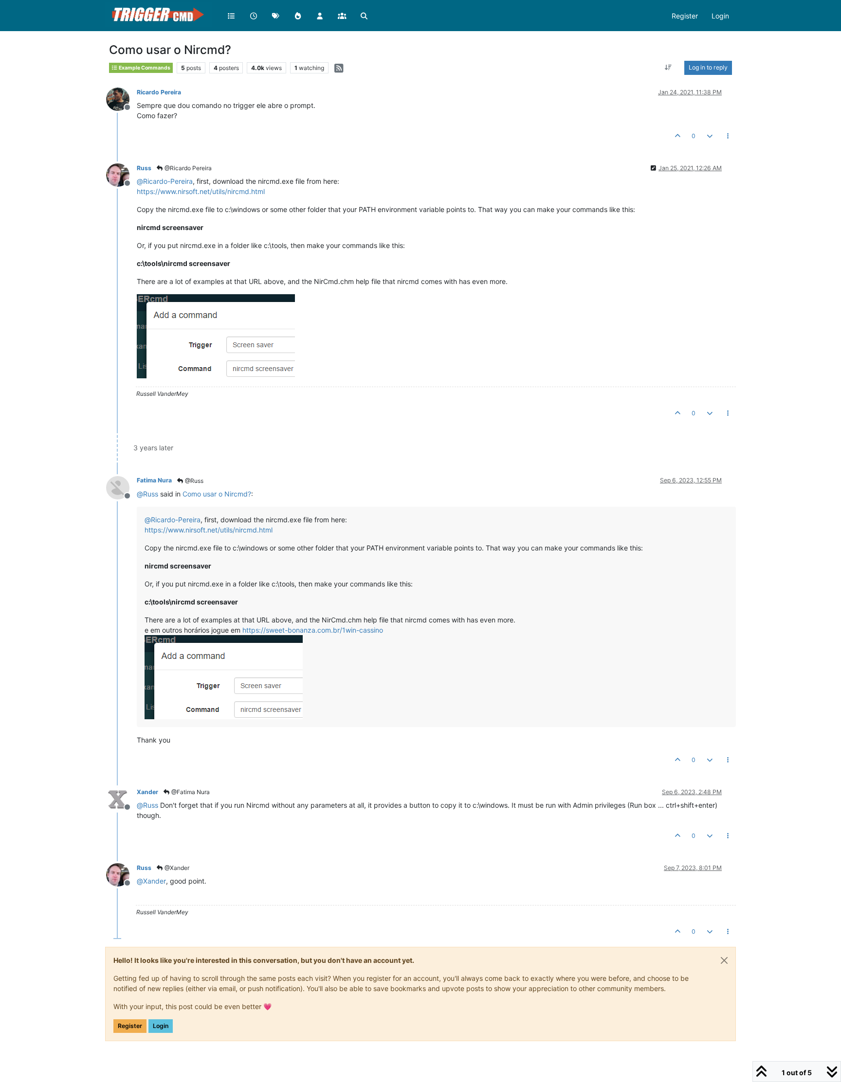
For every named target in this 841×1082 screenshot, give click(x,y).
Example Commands (144, 68)
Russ (144, 168)
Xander (147, 792)
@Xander (176, 867)
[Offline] (121, 98)
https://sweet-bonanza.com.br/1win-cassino (312, 630)
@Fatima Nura (190, 792)
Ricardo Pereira (159, 92)
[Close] (724, 960)
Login (160, 1025)
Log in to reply (708, 67)
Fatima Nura (154, 480)
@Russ (193, 480)
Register (130, 1025)
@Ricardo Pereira (187, 168)
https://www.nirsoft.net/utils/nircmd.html (201, 191)
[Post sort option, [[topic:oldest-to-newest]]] (668, 67)
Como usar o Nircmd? (217, 494)
